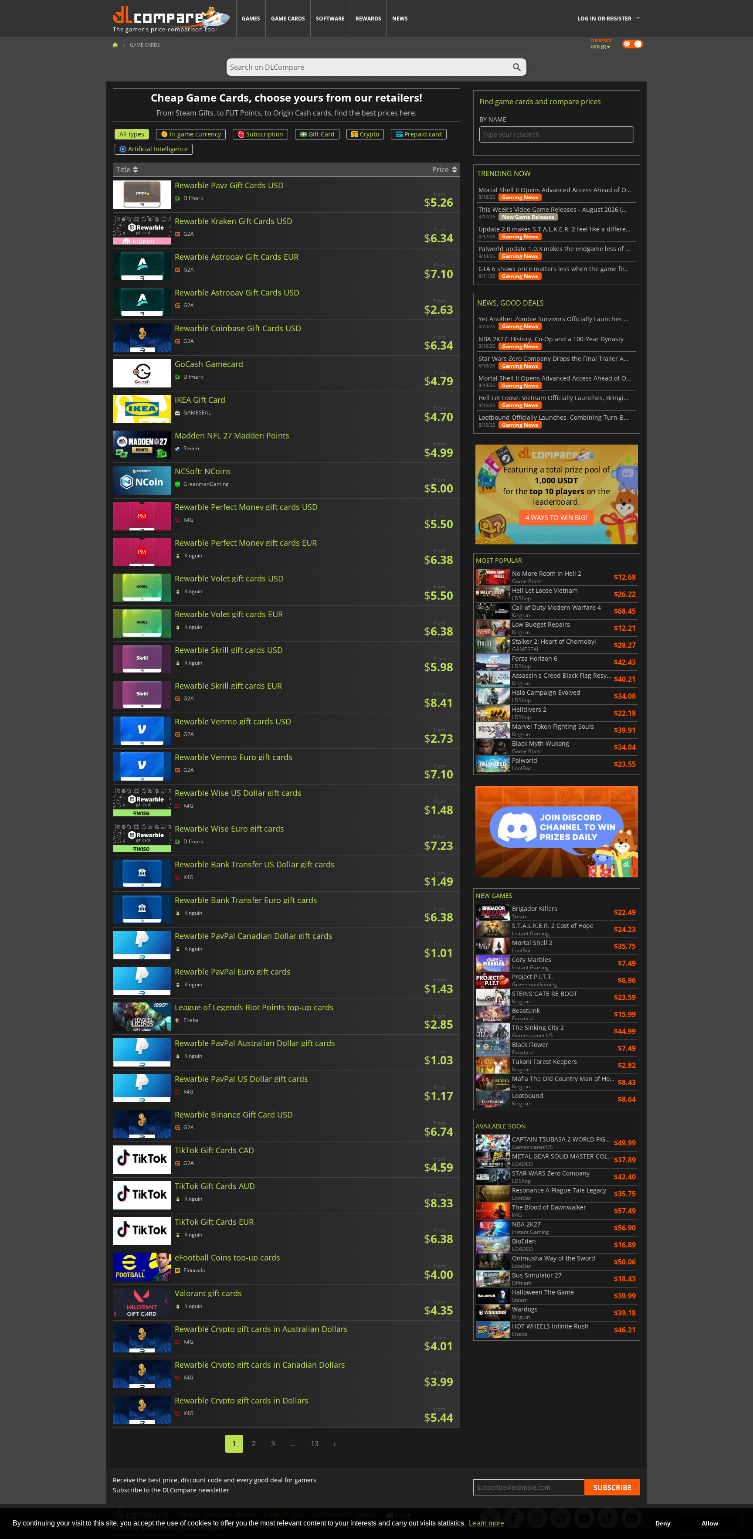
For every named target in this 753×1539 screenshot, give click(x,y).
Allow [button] (710, 1523)
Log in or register (604, 18)
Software (330, 18)
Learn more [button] (486, 1523)
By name (492, 119)
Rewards (368, 18)
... (292, 1443)
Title (124, 169)
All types (131, 134)
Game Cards (288, 18)
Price (441, 169)
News (400, 18)
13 (315, 1443)
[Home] (115, 44)
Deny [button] (663, 1523)
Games (251, 18)
